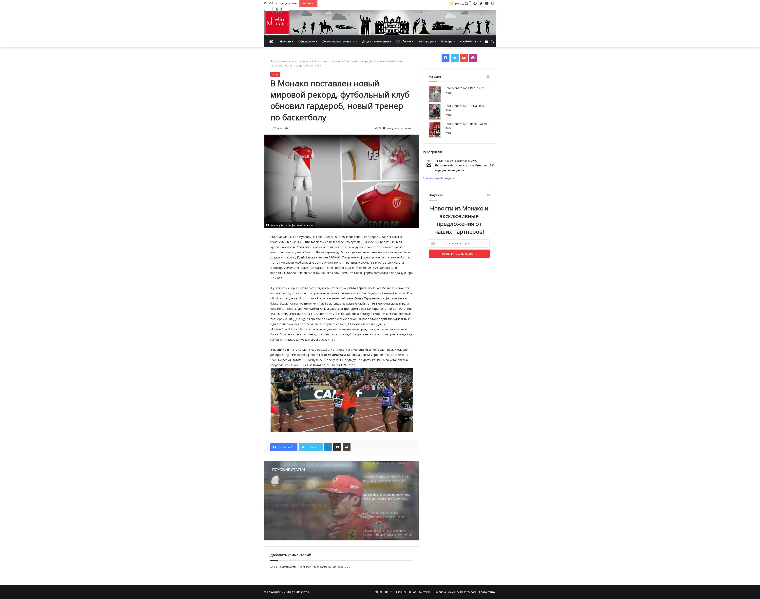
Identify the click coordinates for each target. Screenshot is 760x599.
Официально (306, 41)
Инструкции (426, 41)
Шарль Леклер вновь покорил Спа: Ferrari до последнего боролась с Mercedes (306, 502)
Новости (285, 41)
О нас (412, 592)
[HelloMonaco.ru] (380, 21)
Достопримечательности (338, 41)
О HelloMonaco (469, 41)
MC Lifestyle (403, 41)
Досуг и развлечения (375, 41)
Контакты (425, 592)
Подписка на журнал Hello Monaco (455, 592)
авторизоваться (338, 566)
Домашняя (280, 61)
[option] (341, 500)
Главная (401, 592)
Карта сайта (487, 592)
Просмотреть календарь (438, 178)
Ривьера (446, 41)
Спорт (305, 61)
